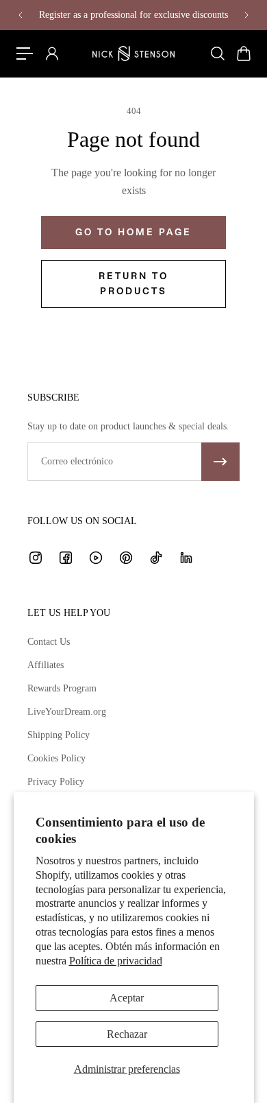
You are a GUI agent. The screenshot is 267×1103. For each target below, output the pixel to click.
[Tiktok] (156, 558)
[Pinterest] (126, 558)
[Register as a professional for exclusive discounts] (133, 15)
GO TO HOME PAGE (133, 232)
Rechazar (127, 1034)
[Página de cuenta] (51, 53)
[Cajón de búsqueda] (217, 53)
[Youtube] (96, 558)
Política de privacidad (115, 960)
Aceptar (127, 998)
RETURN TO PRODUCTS (133, 283)
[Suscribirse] (220, 461)
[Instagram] (36, 558)
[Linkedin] (186, 558)
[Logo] (133, 53)
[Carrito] (243, 53)
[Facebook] (66, 558)
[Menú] (24, 53)
